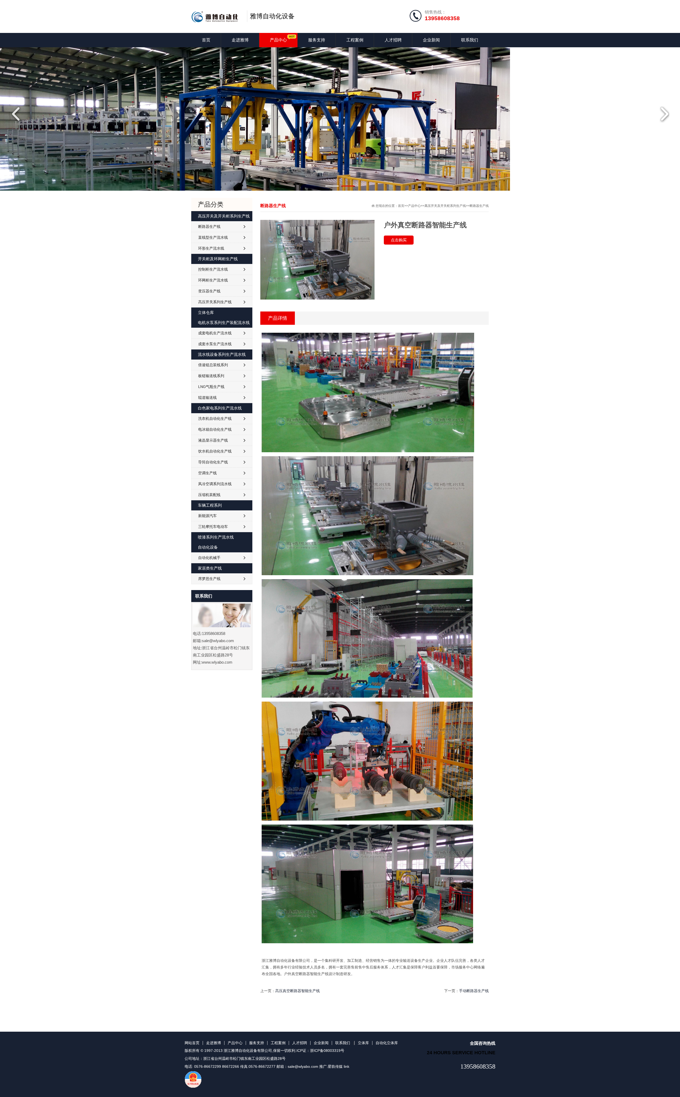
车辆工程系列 (210, 505)
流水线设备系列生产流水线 (222, 354)
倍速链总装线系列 (213, 365)
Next (662, 114)
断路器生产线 (479, 206)
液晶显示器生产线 (213, 440)
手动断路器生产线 (474, 991)
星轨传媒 (335, 1066)
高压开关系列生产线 (215, 302)
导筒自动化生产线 (213, 462)
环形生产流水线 (211, 248)
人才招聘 (393, 40)
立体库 (363, 1043)
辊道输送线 (207, 397)
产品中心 (278, 40)
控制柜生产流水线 (213, 269)
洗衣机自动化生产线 (215, 418)
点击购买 (399, 240)
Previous (17, 114)
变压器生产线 (209, 291)
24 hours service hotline (461, 1052)
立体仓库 (206, 312)
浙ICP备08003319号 (327, 1050)
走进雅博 (240, 40)
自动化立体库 (387, 1043)
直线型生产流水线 (213, 237)
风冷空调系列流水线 (215, 484)
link (346, 1066)
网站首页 (192, 1043)
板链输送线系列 (211, 376)
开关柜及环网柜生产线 (218, 259)
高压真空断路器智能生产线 (297, 991)
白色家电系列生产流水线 (220, 408)
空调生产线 (207, 473)
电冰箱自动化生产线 (215, 429)
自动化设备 (208, 547)
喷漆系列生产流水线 (216, 537)
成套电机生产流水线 (215, 333)
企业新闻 (431, 40)
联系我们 (469, 40)
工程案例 (354, 40)
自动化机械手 (209, 558)
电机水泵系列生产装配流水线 (224, 322)
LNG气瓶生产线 (211, 387)
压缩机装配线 (209, 495)
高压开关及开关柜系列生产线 (445, 206)
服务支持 (316, 40)
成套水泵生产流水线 (215, 344)
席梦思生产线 (209, 579)
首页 (206, 40)
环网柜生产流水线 (213, 280)
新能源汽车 (207, 516)
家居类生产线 (210, 568)
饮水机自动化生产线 (215, 451)
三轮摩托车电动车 (213, 526)
